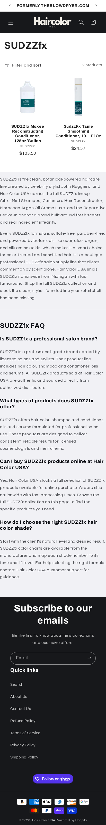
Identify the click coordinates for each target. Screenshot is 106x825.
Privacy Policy (23, 745)
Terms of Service (25, 733)
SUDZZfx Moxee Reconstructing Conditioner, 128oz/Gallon (27, 133)
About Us (18, 697)
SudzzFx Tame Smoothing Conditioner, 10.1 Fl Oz (78, 131)
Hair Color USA (43, 820)
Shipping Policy (24, 757)
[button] (11, 22)
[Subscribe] (89, 658)
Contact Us (20, 709)
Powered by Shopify (71, 820)
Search (16, 685)
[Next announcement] (96, 5)
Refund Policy (22, 721)
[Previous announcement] (9, 5)
